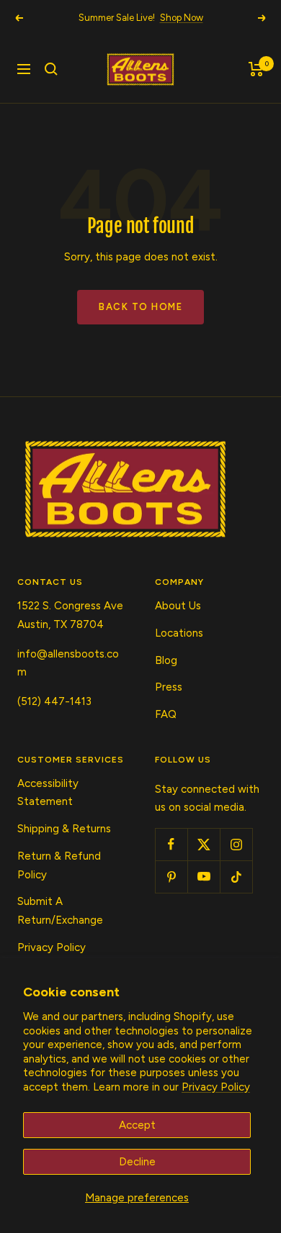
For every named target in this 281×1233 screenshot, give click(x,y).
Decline (137, 1161)
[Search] (51, 69)
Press (168, 687)
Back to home (140, 306)
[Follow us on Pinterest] (171, 876)
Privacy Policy (216, 1086)
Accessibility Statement (48, 793)
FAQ (166, 714)
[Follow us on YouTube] (203, 876)
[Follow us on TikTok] (236, 876)
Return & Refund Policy (59, 865)
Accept (137, 1125)
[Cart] (256, 69)
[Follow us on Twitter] (203, 844)
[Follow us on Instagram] (236, 844)
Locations (179, 633)
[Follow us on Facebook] (171, 844)
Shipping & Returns (64, 828)
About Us (178, 605)
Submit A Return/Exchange (60, 911)
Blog (166, 660)
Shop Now (181, 17)
